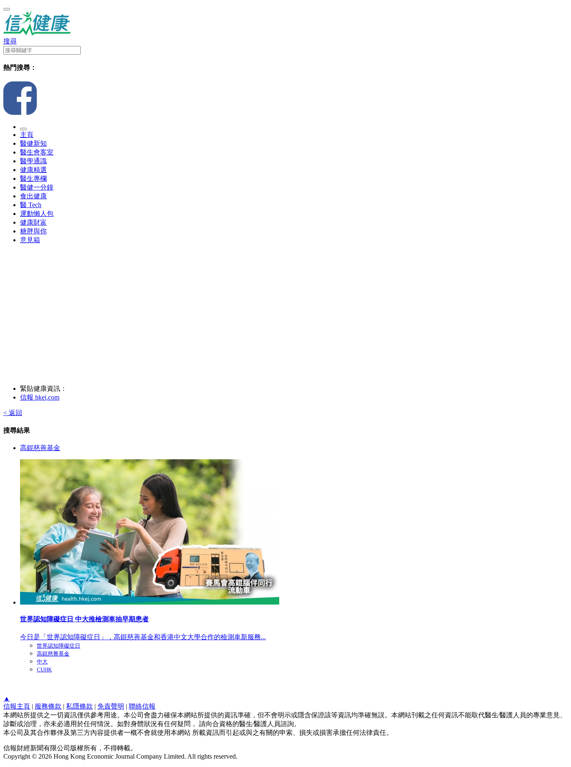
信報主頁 (16, 706)
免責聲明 (110, 706)
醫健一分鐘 (37, 187)
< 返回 (12, 412)
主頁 (26, 134)
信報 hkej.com (39, 397)
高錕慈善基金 (40, 447)
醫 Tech (30, 204)
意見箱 (30, 239)
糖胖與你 (33, 231)
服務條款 (48, 706)
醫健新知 (33, 143)
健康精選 (33, 169)
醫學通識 (33, 161)
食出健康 (33, 196)
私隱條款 (79, 706)
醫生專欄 (33, 178)
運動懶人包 (37, 213)
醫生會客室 (37, 152)
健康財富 (33, 222)
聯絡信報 (142, 706)
